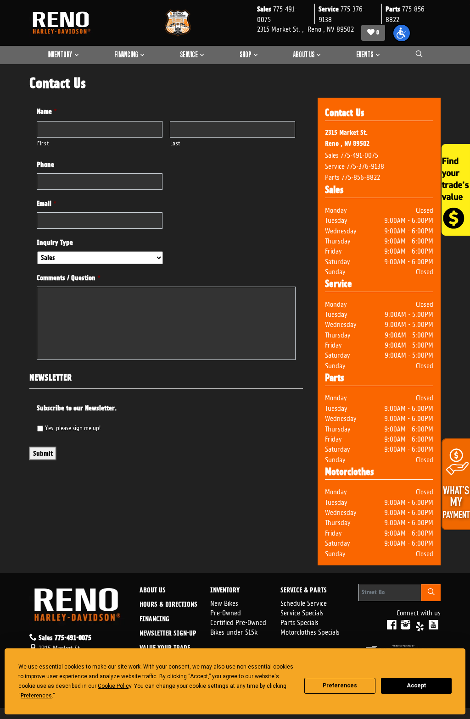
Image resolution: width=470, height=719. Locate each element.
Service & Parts (303, 590)
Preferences (340, 685)
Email (46, 203)
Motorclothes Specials (310, 631)
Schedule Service (303, 602)
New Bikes (224, 602)
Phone (45, 164)
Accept (416, 685)
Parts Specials (299, 621)
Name (47, 111)
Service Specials (302, 612)
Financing (154, 619)
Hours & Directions (168, 605)
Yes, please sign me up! (73, 426)
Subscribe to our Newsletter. (77, 408)
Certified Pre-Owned (238, 621)
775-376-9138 (365, 165)
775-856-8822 (360, 176)
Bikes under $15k (233, 631)
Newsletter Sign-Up (168, 634)
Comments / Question (69, 277)
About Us (153, 590)
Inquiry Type (55, 242)
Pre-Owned (225, 612)
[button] (401, 33)
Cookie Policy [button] (114, 686)
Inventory (225, 590)
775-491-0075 (359, 154)
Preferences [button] (36, 695)
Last (175, 142)
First (43, 142)
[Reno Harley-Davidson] (63, 23)
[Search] (431, 592)
